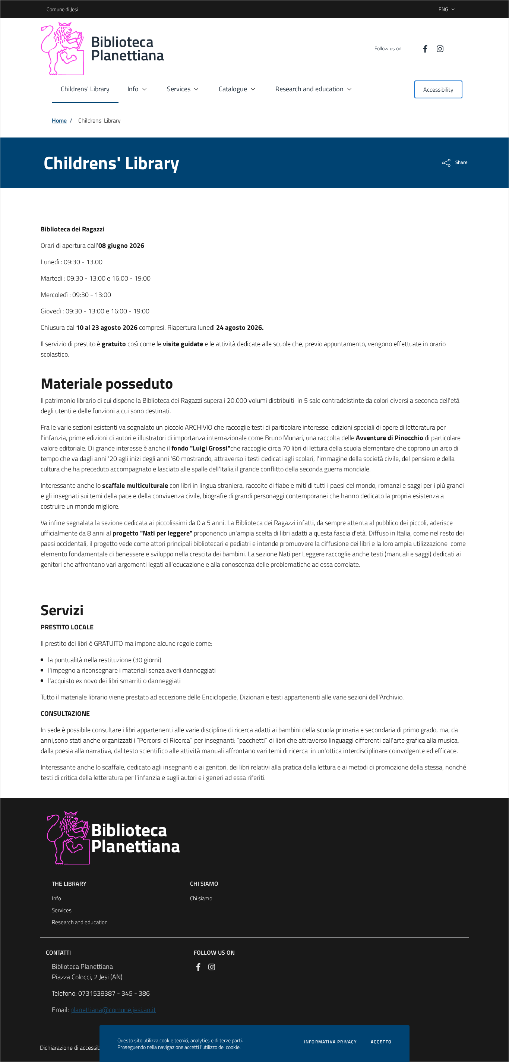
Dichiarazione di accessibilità (74, 1047)
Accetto (381, 1042)
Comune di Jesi (49, 9)
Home (59, 120)
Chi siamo (201, 898)
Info (56, 898)
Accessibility (438, 89)
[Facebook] (422, 48)
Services (62, 910)
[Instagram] (437, 48)
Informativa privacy (330, 1042)
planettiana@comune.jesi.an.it (113, 1010)
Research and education (80, 922)
